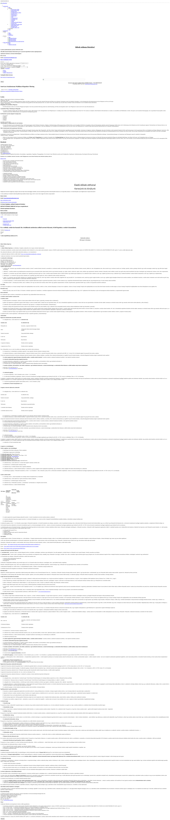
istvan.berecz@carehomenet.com (91, 84)
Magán (4, 70)
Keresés (2, 68)
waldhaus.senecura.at (6, 153)
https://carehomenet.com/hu (6, 200)
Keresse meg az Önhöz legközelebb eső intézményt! (10, 63)
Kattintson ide (7, 230)
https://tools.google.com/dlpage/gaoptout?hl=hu (73, 603)
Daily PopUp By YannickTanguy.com (8, 77)
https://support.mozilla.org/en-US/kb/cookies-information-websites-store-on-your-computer (21, 546)
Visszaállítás (7, 68)
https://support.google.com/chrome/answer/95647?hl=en (14, 548)
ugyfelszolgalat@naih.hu (8, 800)
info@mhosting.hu (15, 456)
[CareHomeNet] (4, 3)
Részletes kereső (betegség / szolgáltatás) (8, 67)
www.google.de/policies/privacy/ (44, 591)
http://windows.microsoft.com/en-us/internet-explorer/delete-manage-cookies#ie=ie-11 (24, 544)
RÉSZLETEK (3, 158)
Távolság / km (3, 64)
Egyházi (4, 71)
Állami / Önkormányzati (7, 72)
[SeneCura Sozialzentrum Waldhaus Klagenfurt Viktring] (11, 91)
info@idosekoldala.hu (17, 265)
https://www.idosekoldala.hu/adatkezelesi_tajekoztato (31, 254)
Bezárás (2, 818)
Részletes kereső (3, 2)
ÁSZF (2, 216)
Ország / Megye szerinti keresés (6, 65)
